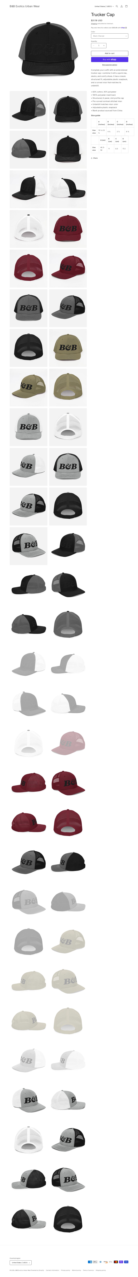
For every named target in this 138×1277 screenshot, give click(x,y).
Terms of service (88, 1270)
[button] (116, 6)
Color (93, 32)
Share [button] (95, 158)
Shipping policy (101, 1270)
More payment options (109, 65)
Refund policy (76, 1270)
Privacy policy (65, 1270)
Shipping (94, 23)
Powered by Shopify (37, 1270)
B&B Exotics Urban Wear (23, 1270)
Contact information (52, 1270)
